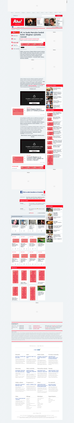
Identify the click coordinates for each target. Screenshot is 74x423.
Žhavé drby (18, 29)
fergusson (40, 198)
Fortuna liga (18, 399)
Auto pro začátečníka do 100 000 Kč (31, 405)
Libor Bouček (53, 335)
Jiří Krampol (16, 335)
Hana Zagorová (44, 333)
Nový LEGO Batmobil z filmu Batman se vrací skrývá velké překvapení (53, 391)
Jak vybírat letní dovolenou (52, 358)
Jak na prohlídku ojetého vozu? (30, 403)
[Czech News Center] (39, 349)
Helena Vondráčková (50, 333)
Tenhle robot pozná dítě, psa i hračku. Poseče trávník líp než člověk (41, 293)
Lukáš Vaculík (32, 336)
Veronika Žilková (50, 338)
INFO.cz (19, 357)
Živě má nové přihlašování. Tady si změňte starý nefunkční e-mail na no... (53, 389)
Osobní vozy (28, 400)
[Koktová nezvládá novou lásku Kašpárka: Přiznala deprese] (50, 22)
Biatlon (33, 356)
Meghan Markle (35, 198)
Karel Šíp (38, 335)
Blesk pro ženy (17, 12)
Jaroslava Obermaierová (54, 334)
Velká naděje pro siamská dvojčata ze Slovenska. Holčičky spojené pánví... (53, 362)
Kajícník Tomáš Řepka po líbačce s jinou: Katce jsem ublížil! (57, 146)
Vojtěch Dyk (55, 338)
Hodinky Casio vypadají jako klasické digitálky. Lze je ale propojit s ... (31, 374)
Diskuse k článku (24, 200)
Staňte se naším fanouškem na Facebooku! (32, 192)
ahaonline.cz (54, 325)
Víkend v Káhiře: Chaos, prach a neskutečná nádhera (19, 387)
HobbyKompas (28, 404)
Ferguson (42, 84)
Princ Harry (35, 197)
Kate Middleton (43, 335)
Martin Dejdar (52, 336)
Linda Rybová (58, 335)
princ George (19, 339)
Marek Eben (42, 336)
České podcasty (50, 399)
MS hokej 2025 (28, 356)
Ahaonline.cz (13, 29)
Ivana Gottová (17, 334)
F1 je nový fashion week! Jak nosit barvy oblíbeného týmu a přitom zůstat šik (57, 156)
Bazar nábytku (39, 407)
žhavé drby (28, 197)
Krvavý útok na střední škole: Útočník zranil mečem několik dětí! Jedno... (20, 359)
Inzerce (34, 413)
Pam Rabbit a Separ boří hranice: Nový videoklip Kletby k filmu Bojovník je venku (57, 142)
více (59, 12)
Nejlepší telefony (29, 371)
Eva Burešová (14, 333)
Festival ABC (54, 385)
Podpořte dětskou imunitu (41, 384)
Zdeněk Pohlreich (14, 339)
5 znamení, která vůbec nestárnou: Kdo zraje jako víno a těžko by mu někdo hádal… (57, 151)
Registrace (13, 17)
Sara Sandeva (47, 337)
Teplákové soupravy (40, 404)
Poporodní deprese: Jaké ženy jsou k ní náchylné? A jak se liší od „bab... (42, 388)
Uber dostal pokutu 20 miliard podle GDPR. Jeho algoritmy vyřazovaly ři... (42, 373)
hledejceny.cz (28, 398)
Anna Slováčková (22, 332)
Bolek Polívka (32, 332)
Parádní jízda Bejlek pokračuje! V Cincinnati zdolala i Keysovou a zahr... (31, 363)
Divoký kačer (22, 384)
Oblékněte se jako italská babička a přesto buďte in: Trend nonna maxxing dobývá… (57, 127)
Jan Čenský (31, 334)
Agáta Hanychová (14, 332)
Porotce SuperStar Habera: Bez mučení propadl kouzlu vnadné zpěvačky (41, 360)
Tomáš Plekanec (28, 338)
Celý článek (43, 114)
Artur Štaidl (27, 332)
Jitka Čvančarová (26, 335)
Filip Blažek (27, 333)
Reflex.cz (55, 12)
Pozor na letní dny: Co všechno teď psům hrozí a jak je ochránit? (57, 136)
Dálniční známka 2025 (21, 371)
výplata (27, 198)
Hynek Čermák (56, 333)
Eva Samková (18, 333)
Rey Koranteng (37, 337)
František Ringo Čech (33, 333)
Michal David (56, 336)
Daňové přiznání (40, 370)
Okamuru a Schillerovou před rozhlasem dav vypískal (19, 405)
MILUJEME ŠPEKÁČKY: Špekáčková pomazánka (53, 364)
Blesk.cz (12, 12)
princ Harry (23, 339)
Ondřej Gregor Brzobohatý (22, 337)
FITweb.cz (51, 12)
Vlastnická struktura (28, 417)
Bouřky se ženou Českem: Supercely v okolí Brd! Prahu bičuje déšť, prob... (20, 361)
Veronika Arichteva (39, 338)
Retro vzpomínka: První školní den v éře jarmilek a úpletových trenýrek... (53, 360)
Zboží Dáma (28, 401)
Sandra (61, 27)
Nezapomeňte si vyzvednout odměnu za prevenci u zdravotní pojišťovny (42, 392)
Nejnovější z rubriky (51, 85)
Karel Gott (35, 335)
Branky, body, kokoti (22, 398)
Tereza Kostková (22, 338)
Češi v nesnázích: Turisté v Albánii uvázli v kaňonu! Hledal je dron (41, 362)
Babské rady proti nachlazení (42, 385)
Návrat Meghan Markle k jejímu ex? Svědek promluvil (35, 109)
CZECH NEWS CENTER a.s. (30, 415)
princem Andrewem (32, 85)
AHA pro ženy (50, 206)
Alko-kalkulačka (18, 370)
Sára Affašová (42, 337)
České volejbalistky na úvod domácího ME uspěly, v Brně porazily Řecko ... (31, 361)
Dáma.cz (33, 12)
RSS (40, 413)
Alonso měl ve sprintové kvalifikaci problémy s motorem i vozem (19, 377)
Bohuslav (57, 27)
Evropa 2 (49, 402)
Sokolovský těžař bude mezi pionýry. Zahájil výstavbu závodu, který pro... (42, 375)
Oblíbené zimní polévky (52, 370)
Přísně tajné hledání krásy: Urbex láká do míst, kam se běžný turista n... (20, 391)
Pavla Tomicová (28, 337)
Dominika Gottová (58, 332)
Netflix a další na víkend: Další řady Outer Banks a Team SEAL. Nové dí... (31, 376)
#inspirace (28, 384)
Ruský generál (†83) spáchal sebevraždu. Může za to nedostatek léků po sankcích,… (57, 132)
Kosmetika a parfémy (40, 403)
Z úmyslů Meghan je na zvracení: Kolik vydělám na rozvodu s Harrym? (35, 158)
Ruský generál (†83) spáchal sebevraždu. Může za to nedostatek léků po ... (20, 363)
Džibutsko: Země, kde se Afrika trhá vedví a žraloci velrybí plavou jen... (20, 389)
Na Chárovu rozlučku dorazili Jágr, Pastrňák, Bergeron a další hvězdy (20, 403)
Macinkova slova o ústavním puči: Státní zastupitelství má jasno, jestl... (42, 364)
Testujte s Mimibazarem (40, 398)
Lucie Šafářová (20, 336)
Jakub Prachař (27, 334)
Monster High (39, 399)
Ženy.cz (38, 12)
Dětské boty (39, 405)
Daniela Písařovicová (52, 332)
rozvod (31, 197)
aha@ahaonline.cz (36, 325)
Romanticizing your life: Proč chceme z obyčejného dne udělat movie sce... (31, 388)
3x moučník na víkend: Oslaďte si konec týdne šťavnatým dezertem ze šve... (53, 375)
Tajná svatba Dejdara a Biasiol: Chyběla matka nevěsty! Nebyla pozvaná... (57, 113)
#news (35, 384)
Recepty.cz (23, 12)
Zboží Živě (27, 399)
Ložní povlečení (39, 406)
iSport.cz (42, 12)
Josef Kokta (31, 335)
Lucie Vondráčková (26, 336)
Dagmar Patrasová (45, 332)
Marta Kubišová (47, 336)
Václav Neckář (33, 338)
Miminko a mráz (55, 357)
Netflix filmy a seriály (18, 385)
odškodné (30, 198)
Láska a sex (15, 45)
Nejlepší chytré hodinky (30, 370)
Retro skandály (16, 48)
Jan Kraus (35, 334)
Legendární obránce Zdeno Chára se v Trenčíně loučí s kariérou (20, 401)
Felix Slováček (23, 333)
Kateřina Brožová (48, 335)
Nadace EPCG (45, 371)
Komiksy (49, 385)
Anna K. (18, 332)
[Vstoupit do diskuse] (24, 113)
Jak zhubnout (39, 356)
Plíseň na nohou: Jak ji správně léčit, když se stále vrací (42, 390)
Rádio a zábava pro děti (51, 400)
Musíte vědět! (15, 42)
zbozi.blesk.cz (28, 402)
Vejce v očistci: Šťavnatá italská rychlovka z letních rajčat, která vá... (53, 377)
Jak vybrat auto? (28, 408)
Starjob (49, 398)
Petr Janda (33, 337)
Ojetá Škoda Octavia (29, 407)
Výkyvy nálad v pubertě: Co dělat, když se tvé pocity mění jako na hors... (52, 387)
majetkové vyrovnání (41, 197)
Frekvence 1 (50, 401)
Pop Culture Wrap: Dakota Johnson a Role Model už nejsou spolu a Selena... (31, 390)
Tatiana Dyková (17, 338)
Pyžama (38, 402)
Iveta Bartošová (22, 334)
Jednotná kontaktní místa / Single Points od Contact (38, 417)
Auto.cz (47, 12)
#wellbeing (32, 384)
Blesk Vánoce (17, 356)
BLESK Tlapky (17, 384)
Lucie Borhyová (15, 336)
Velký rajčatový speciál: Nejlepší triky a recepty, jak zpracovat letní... (53, 373)
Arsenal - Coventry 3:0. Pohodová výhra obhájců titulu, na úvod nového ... (31, 359)
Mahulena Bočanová (37, 336)
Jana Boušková (48, 334)
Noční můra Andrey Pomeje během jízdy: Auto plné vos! (57, 118)
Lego (38, 401)
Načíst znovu (34, 103)
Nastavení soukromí (22, 417)
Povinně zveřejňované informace (50, 417)
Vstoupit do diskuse (41, 47)
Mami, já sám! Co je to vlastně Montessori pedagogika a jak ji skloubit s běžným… (57, 123)
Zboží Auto (27, 406)
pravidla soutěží (36, 328)
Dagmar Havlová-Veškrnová (38, 332)
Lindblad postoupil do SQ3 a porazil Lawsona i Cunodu (20, 373)
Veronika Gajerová (45, 338)
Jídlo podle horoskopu (55, 371)
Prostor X (16, 398)
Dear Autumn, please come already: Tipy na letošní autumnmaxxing (31, 386)
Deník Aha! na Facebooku (12, 27)
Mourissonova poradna (52, 384)
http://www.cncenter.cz (37, 327)
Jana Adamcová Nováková (41, 334)
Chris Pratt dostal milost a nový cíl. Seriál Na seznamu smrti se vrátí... (30, 378)
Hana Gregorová (39, 333)
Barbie (38, 400)
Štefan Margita (57, 337)
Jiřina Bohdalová (21, 335)
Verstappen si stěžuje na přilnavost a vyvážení (20, 375)
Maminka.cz (28, 12)
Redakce (37, 413)
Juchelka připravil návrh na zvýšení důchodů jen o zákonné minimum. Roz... (42, 377)
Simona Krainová (52, 337)
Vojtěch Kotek (60, 338)
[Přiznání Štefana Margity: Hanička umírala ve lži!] (31, 22)
